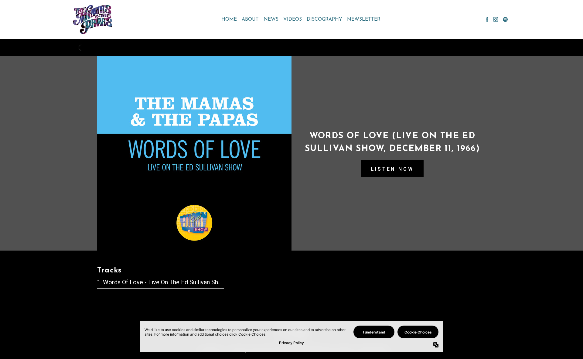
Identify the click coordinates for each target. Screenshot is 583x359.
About (250, 19)
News (271, 19)
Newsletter (363, 19)
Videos (292, 19)
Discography (324, 19)
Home (229, 19)
